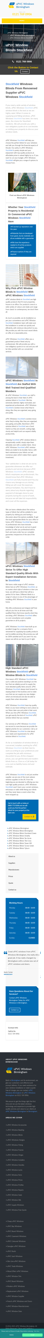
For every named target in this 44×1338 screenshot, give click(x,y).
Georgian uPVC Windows (16, 1246)
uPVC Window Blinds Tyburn (18, 848)
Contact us (12, 890)
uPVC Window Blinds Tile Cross (19, 841)
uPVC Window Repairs (15, 1190)
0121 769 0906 (22, 14)
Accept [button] (32, 1334)
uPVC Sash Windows (14, 1256)
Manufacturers (13, 870)
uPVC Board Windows (15, 1231)
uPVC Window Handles (15, 1165)
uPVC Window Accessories (17, 1125)
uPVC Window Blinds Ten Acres (19, 838)
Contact (25, 71)
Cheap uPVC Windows (15, 1221)
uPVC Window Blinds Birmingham (20, 831)
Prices (10, 876)
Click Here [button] (36, 1331)
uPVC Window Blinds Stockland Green (22, 833)
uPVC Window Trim (14, 1276)
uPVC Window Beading (15, 1130)
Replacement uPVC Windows (17, 1291)
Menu (22, 21)
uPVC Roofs (11, 1251)
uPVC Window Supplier (15, 1296)
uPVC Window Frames (15, 1150)
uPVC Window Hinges (15, 1155)
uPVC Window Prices (15, 1180)
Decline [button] (12, 1334)
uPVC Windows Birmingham (18, 828)
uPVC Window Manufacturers (18, 1306)
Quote (10, 883)
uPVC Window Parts (14, 1175)
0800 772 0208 (13, 806)
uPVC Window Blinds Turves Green (21, 846)
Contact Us (28, 817)
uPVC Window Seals (14, 1195)
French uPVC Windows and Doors (19, 1301)
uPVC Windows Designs (16, 1140)
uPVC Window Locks (14, 1170)
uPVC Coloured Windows (16, 1241)
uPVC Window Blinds (15, 1135)
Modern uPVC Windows (16, 1286)
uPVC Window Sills (14, 1200)
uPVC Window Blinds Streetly (19, 836)
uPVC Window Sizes (14, 1311)
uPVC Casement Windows (16, 1236)
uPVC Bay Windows (14, 1226)
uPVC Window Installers (16, 1160)
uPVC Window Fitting (15, 1145)
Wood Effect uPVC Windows (17, 1271)
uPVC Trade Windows (15, 1266)
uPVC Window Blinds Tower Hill (20, 843)
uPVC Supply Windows (15, 1205)
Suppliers (11, 863)
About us (11, 856)
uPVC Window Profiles (15, 1185)
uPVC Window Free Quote (16, 1210)
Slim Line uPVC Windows (16, 1261)
